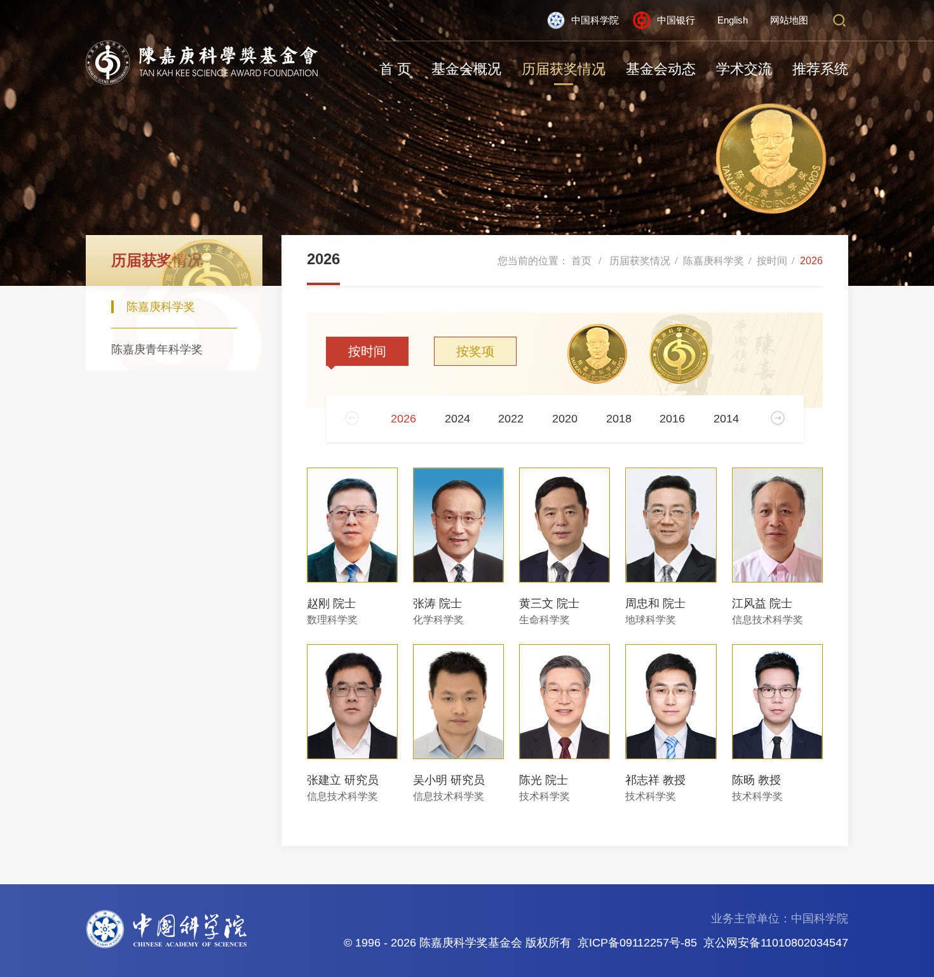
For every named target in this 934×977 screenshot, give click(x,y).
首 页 (395, 69)
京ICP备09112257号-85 (637, 942)
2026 (811, 260)
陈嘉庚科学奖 (160, 306)
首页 (581, 260)
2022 (511, 418)
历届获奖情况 (564, 69)
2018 (619, 418)
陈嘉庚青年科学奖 (157, 349)
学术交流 (744, 69)
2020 (565, 418)
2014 (726, 418)
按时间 (772, 260)
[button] (778, 418)
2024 (457, 418)
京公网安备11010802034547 (775, 942)
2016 (672, 418)
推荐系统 (820, 69)
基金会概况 (466, 69)
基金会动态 (661, 69)
